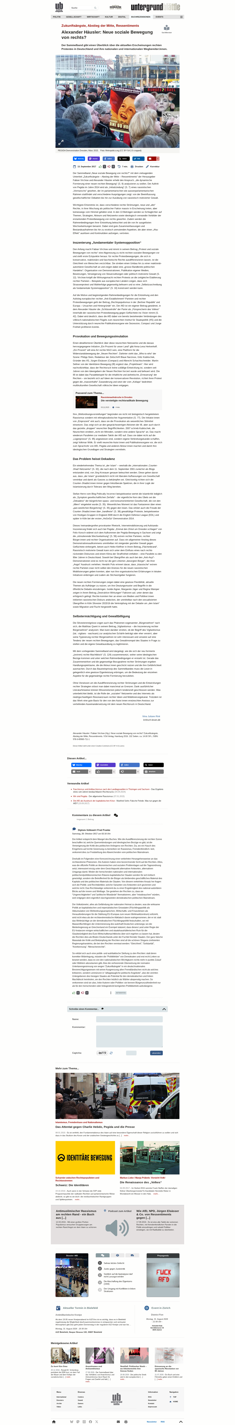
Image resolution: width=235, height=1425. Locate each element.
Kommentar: (79, 1027)
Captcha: (77, 1053)
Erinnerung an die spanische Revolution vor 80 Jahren (167, 1368)
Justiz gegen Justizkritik (114, 1269)
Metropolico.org (112, 150)
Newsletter (152, 1422)
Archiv (59, 1403)
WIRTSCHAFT (93, 17)
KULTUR (109, 17)
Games (80, 1403)
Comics (81, 1397)
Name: (75, 1019)
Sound (80, 1400)
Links (80, 1407)
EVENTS (159, 17)
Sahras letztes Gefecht (114, 1263)
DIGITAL (122, 17)
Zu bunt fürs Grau (59, 1366)
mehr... (127, 1135)
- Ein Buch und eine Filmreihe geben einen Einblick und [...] (168, 1377)
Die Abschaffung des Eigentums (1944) (118, 1282)
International (61, 1397)
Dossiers (60, 1400)
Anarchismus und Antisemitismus (94, 1367)
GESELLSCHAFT (73, 17)
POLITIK (57, 17)
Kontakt (151, 1403)
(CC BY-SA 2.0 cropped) (130, 150)
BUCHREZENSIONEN (140, 17)
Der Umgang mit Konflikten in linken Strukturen (119, 1290)
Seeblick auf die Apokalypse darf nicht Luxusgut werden (118, 1275)
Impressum (152, 1407)
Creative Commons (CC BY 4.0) (107, 746)
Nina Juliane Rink (151, 716)
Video (59, 1407)
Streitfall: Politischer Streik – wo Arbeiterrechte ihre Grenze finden (133, 1368)
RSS (163, 1422)
